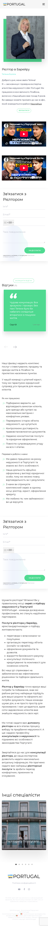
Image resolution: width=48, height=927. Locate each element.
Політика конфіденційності (24, 883)
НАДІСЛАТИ (35, 250)
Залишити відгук (23, 281)
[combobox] (8, 223)
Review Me (36, 917)
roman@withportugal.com (26, 903)
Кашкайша (36, 104)
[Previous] (6, 346)
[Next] (14, 346)
